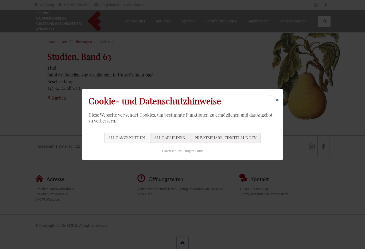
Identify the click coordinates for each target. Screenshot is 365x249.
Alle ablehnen (169, 137)
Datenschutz (172, 150)
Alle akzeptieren (126, 137)
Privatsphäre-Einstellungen (226, 137)
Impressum (194, 150)
